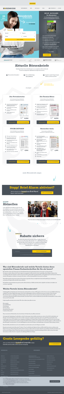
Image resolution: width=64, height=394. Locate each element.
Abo (31, 8)
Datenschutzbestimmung (30, 254)
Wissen (2, 374)
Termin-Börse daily (50, 368)
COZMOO (60, 392)
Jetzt (47, 54)
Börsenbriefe (24, 8)
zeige (20, 39)
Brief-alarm (47, 192)
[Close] (62, 12)
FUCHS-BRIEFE (31, 369)
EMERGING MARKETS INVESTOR (34, 365)
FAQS (2, 364)
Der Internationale (14, 372)
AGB (1, 370)
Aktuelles (37, 8)
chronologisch (28, 87)
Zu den (55, 343)
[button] (19, 30)
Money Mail (49, 364)
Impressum (3, 368)
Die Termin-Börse (32, 363)
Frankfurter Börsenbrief (34, 367)
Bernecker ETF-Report (14, 362)
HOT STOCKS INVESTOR (51, 360)
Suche (59, 8)
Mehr (32, 23)
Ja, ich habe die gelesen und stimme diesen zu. (33, 254)
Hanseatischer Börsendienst (34, 375)
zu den (55, 54)
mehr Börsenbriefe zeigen (32, 173)
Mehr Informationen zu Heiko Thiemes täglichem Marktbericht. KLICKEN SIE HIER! (44, 219)
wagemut (52, 392)
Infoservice (53, 8)
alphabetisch (36, 87)
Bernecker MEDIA (13, 364)
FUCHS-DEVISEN (31, 371)
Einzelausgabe (23, 122)
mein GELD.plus (50, 362)
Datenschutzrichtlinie (10, 383)
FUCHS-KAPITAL (31, 373)
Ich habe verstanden (55, 381)
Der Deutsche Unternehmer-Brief (17, 370)
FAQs (43, 8)
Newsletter (41, 251)
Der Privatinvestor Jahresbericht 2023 (36, 359)
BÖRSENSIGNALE (13, 366)
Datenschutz (3, 366)
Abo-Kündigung (4, 376)
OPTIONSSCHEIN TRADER (51, 366)
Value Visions (49, 370)
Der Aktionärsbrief (14, 368)
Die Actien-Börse (32, 361)
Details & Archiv (12, 122)
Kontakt (2, 372)
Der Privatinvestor (14, 374)
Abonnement (3, 360)
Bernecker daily (13, 360)
